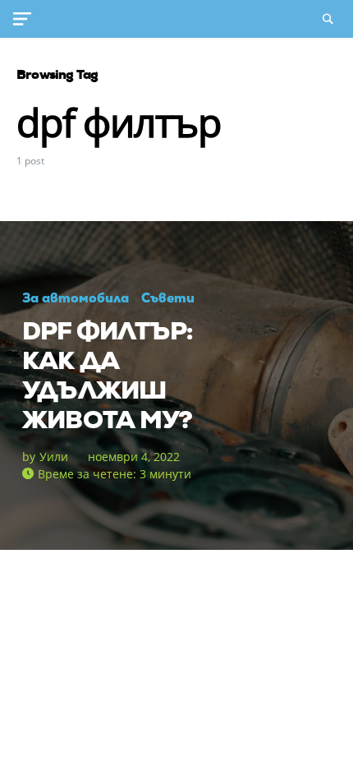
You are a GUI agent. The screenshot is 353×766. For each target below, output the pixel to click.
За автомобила (75, 298)
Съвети (168, 298)
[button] (25, 19)
